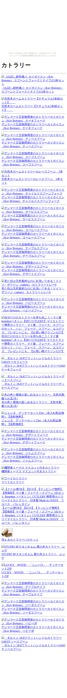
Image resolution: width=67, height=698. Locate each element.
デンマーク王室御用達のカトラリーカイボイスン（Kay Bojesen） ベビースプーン (32, 308)
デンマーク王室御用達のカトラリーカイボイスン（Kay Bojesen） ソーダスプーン (32, 610)
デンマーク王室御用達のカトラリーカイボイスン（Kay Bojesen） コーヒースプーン (32, 235)
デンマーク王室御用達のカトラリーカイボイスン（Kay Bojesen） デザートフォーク (32, 440)
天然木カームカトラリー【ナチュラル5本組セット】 (32, 108)
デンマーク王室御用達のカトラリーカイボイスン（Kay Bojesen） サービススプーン (32, 217)
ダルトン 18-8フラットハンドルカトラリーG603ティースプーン (33, 647)
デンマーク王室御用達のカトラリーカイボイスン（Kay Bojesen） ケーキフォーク (32, 126)
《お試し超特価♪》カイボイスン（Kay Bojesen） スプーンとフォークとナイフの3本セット (32, 89)
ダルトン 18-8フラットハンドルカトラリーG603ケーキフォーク (33, 367)
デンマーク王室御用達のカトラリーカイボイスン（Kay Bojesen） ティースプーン (32, 144)
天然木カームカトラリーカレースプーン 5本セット (32, 181)
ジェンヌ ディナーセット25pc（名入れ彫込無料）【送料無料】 (31, 422)
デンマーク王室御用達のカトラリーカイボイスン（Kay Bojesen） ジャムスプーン (32, 458)
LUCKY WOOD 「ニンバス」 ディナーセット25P (32, 574)
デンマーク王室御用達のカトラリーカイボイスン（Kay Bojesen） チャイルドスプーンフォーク (32, 199)
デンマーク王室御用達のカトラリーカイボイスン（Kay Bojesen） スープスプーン (32, 162)
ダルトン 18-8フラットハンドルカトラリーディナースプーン (32, 385)
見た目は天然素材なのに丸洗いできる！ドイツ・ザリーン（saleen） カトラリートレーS (32, 290)
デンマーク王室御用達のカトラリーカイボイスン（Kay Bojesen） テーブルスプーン (32, 253)
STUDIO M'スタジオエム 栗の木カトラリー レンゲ (33, 556)
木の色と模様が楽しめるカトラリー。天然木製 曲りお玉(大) (32, 404)
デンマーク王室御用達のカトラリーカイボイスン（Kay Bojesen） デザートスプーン (32, 272)
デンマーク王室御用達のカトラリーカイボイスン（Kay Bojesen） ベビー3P (32, 629)
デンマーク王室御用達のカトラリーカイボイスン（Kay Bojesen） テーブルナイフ (32, 592)
